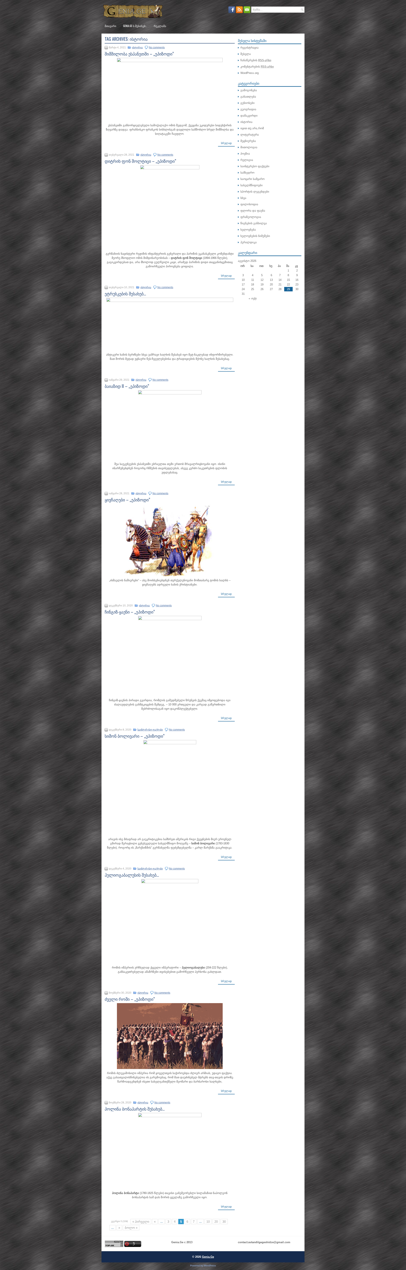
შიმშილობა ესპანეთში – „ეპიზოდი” (139, 53)
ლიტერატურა (249, 134)
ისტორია (137, 47)
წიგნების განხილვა (253, 223)
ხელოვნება (248, 229)
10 (208, 1221)
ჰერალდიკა (248, 242)
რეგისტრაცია (249, 47)
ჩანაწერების (255, 60)
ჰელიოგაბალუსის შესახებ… (132, 875)
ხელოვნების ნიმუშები (255, 236)
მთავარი (110, 26)
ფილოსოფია (249, 204)
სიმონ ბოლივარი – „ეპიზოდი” (135, 736)
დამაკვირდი (249, 115)
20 (216, 1221)
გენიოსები (247, 103)
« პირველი (140, 1221)
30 (224, 1221)
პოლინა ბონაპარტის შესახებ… (135, 1109)
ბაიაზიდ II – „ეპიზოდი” (127, 386)
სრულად (226, 143)
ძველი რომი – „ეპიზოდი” (130, 999)
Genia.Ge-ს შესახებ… (135, 26)
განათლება (248, 96)
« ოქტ (252, 298)
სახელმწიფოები (251, 185)
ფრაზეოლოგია (250, 217)
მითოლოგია (248, 147)
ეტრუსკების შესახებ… (125, 293)
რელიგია (246, 160)
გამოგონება (248, 90)
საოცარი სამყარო (252, 179)
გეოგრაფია (248, 109)
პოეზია (245, 153)
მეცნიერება (248, 141)
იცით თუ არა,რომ (252, 128)
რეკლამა (160, 26)
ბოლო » (131, 1227)
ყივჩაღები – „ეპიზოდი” (127, 499)
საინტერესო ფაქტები (150, 729)
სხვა (243, 198)
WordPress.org (249, 73)
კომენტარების (257, 66)
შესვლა (245, 54)
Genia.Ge (208, 1256)
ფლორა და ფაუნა (252, 210)
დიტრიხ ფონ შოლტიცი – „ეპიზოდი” (140, 161)
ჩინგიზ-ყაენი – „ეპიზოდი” (130, 612)
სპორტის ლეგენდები (254, 191)
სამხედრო (247, 172)
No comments (157, 47)
